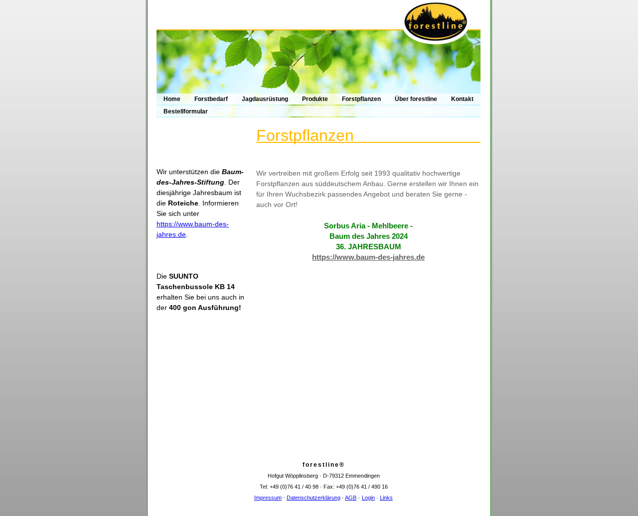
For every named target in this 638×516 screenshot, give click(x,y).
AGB (350, 498)
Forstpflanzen (361, 99)
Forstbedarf (211, 99)
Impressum (268, 498)
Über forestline (416, 99)
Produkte (315, 99)
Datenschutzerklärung (313, 498)
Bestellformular (185, 111)
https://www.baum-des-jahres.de (368, 257)
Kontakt (462, 99)
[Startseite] (318, 48)
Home (171, 99)
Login (368, 498)
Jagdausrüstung (265, 99)
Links (386, 498)
